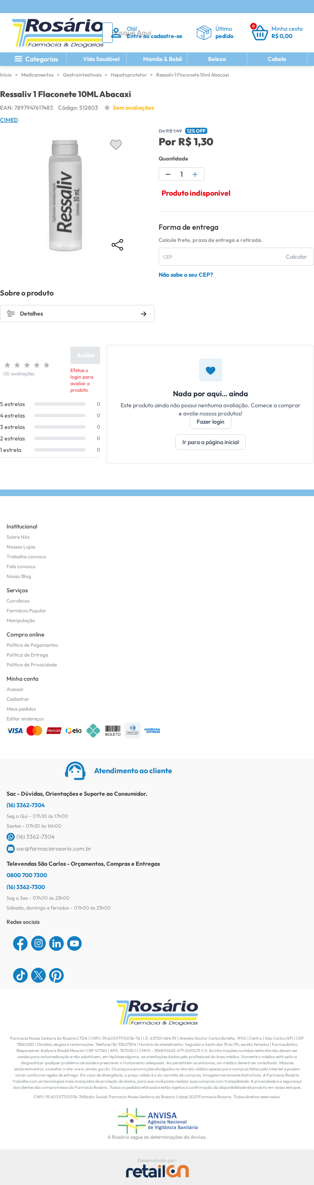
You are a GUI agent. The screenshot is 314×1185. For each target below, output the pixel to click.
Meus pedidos (21, 709)
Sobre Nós (18, 537)
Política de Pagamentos (32, 645)
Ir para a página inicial (210, 442)
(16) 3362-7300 (26, 887)
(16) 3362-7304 (26, 805)
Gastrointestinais (82, 75)
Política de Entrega (27, 655)
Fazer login (210, 421)
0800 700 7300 (27, 875)
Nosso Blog (19, 576)
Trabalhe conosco (26, 556)
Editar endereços (25, 719)
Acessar (15, 689)
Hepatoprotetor (129, 75)
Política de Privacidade (32, 664)
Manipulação (21, 620)
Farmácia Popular (26, 610)
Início (6, 75)
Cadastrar (18, 699)
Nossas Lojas (21, 547)
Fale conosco (21, 566)
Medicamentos (37, 75)
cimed (9, 120)
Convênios (18, 601)
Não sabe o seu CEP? (186, 274)
